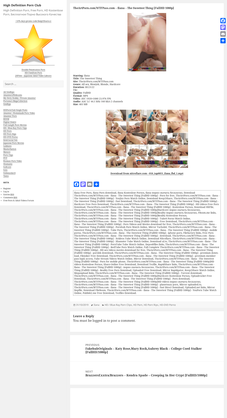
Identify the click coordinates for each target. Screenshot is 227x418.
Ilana (96, 304)
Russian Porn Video (12, 161)
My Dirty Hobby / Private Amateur (19, 98)
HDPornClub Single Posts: (15, 110)
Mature (6, 152)
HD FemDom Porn (33, 72)
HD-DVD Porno (10, 137)
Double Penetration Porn (33, 69)
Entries (8, 194)
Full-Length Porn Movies (15, 125)
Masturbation (9, 149)
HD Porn (7, 131)
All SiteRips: (8, 92)
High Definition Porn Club (22, 5)
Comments (10, 197)
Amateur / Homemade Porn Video (19, 113)
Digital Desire (9, 122)
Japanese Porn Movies (13, 143)
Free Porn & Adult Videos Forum (18, 200)
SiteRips (7, 104)
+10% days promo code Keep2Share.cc (33, 21)
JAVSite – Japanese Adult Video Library (33, 75)
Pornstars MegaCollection (15, 101)
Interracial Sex (10, 140)
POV (5, 158)
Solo (5, 170)
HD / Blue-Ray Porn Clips (15, 128)
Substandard (9, 173)
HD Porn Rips (9, 134)
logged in (99, 320)
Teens (6, 176)
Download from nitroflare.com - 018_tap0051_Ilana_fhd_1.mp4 (147, 173)
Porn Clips (8, 155)
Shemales (7, 164)
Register (7, 188)
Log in (6, 191)
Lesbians (7, 146)
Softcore (7, 167)
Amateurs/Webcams (12, 95)
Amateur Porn (10, 116)
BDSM (6, 119)
